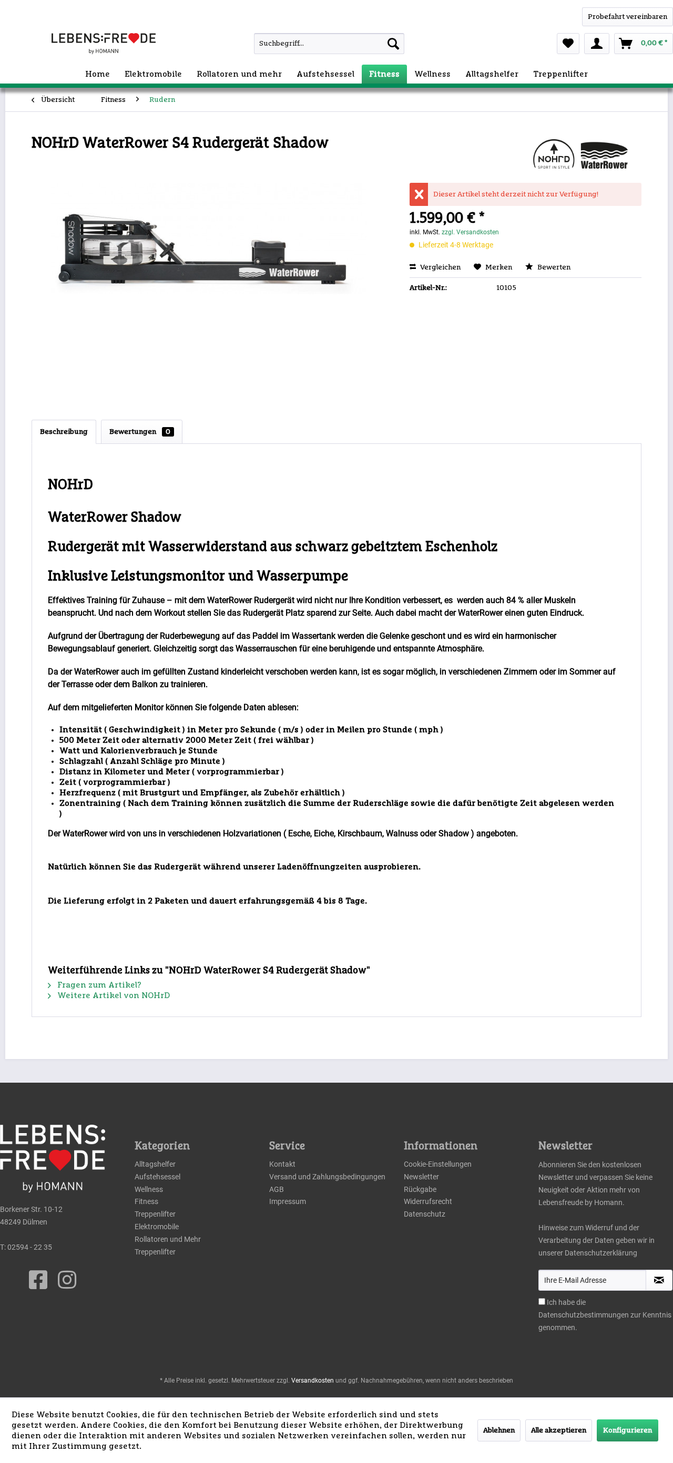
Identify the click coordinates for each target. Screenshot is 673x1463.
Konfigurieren (627, 1430)
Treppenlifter (155, 1214)
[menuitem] (310, 43)
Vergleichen (440, 267)
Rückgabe (420, 1189)
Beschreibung (64, 431)
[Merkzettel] (568, 43)
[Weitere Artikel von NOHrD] (580, 154)
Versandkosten (312, 1380)
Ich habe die (566, 1302)
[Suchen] (393, 43)
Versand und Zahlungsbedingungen (327, 1177)
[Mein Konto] (596, 43)
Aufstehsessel (157, 1177)
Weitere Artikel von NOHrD (112, 995)
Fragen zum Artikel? (98, 985)
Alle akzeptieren (558, 1430)
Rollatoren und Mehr (168, 1239)
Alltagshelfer (155, 1164)
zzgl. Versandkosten (470, 232)
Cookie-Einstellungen (438, 1164)
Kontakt (282, 1164)
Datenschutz (424, 1214)
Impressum (287, 1201)
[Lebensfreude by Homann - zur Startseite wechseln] (103, 43)
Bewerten (553, 267)
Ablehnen (499, 1430)
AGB (276, 1189)
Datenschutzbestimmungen (583, 1315)
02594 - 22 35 (29, 1247)
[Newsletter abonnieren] (659, 1280)
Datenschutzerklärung (601, 1253)
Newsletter (421, 1177)
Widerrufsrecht (428, 1201)
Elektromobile (157, 1226)
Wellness (149, 1189)
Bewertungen (139, 431)
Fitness (146, 1201)
